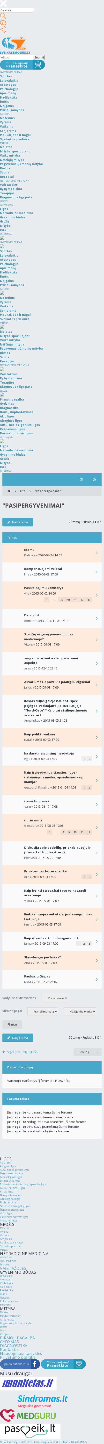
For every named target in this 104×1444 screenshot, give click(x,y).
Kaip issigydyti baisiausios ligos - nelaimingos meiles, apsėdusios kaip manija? (53, 777)
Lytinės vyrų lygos (10, 1180)
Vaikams (4, 1235)
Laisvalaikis (6, 1276)
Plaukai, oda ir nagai (11, 1242)
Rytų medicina (8, 1261)
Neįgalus (5, 1297)
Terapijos (5, 1264)
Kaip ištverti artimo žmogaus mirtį (52, 938)
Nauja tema (20, 522)
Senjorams (6, 1239)
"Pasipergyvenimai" (48, 491)
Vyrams (4, 1231)
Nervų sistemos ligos (11, 1195)
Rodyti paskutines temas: (19, 998)
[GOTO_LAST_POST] (96, 553)
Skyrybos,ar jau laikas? (42, 957)
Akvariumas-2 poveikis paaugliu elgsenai (57, 682)
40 (68, 600)
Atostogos (5, 1279)
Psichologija (6, 1283)
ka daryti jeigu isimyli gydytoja (49, 753)
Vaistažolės (6, 1257)
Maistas (4, 1312)
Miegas (3, 1249)
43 (88, 600)
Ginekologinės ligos (11, 1177)
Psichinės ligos (8, 1202)
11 (82, 832)
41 (75, 600)
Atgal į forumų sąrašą (22, 1051)
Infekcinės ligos (8, 1220)
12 (88, 832)
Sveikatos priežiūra (10, 1246)
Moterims (5, 1228)
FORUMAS (6, 234)
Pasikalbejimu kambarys (43, 588)
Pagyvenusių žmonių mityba (16, 1323)
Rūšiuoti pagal (12, 1011)
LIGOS (3, 201)
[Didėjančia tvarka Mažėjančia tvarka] (82, 1011)
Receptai (4, 1334)
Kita (22, 491)
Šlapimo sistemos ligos (12, 1209)
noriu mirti (33, 820)
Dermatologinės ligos (11, 1173)
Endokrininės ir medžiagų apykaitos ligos (23, 1184)
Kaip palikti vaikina (39, 734)
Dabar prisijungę (20, 1067)
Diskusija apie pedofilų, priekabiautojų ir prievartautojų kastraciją (57, 850)
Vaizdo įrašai (7, 205)
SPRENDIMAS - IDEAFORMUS (69, 1442)
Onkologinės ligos (10, 1198)
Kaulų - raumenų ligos (12, 1188)
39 (61, 600)
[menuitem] (94, 479)
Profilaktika (6, 1290)
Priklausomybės (9, 1301)
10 (75, 832)
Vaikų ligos (6, 1213)
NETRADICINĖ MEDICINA (14, 180)
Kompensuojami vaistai (43, 569)
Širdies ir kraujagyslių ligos (15, 1206)
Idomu (29, 549)
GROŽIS (4, 114)
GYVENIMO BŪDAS (11, 72)
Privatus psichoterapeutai (45, 871)
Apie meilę (6, 1286)
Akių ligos (5, 1162)
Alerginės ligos (8, 1166)
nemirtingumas (36, 801)
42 (82, 600)
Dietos (3, 1327)
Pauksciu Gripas (37, 976)
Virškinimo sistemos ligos (14, 1217)
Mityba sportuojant (11, 1316)
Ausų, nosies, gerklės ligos (14, 1169)
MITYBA (4, 143)
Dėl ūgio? (31, 615)
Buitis (3, 1294)
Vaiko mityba (7, 1319)
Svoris (3, 1330)
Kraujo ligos (6, 1191)
